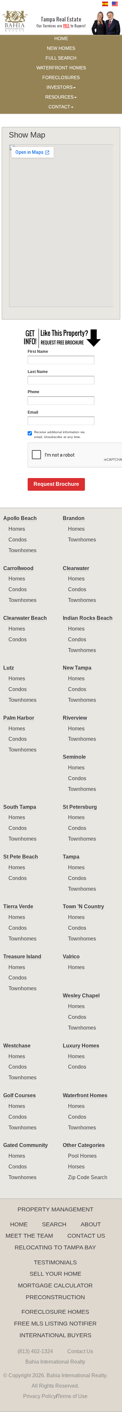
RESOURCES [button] (59, 97)
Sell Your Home (55, 1274)
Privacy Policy (39, 1396)
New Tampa (77, 668)
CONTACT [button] (59, 106)
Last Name (38, 372)
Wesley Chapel (81, 995)
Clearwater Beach (25, 618)
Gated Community (25, 1145)
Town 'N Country (83, 906)
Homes (16, 529)
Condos (17, 539)
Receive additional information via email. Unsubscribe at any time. (59, 434)
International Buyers (55, 1335)
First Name (38, 351)
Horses (76, 1166)
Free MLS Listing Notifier (55, 1323)
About (91, 1224)
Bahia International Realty (55, 1362)
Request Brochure (56, 484)
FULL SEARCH (61, 58)
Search (54, 1224)
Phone (33, 392)
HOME (61, 38)
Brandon (74, 518)
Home (19, 1224)
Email (33, 412)
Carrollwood (18, 568)
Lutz (8, 668)
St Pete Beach (20, 856)
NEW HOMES (61, 48)
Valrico (71, 956)
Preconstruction (55, 1297)
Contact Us (86, 1235)
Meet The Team (29, 1235)
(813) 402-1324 (35, 1351)
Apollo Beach (20, 518)
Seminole (74, 757)
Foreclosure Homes (55, 1312)
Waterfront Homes (85, 1095)
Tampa (71, 856)
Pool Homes (82, 1156)
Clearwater (76, 568)
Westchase (17, 1045)
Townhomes (22, 550)
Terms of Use (72, 1396)
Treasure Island (22, 956)
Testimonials (55, 1262)
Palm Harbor (18, 718)
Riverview (75, 718)
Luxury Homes (81, 1045)
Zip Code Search (87, 1177)
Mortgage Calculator (55, 1285)
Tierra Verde (18, 906)
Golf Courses (19, 1095)
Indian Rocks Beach (88, 618)
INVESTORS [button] (60, 87)
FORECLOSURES (61, 77)
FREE (66, 25)
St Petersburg (80, 807)
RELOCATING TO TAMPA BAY (55, 1247)
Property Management (55, 1209)
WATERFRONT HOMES (61, 67)
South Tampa (19, 807)
